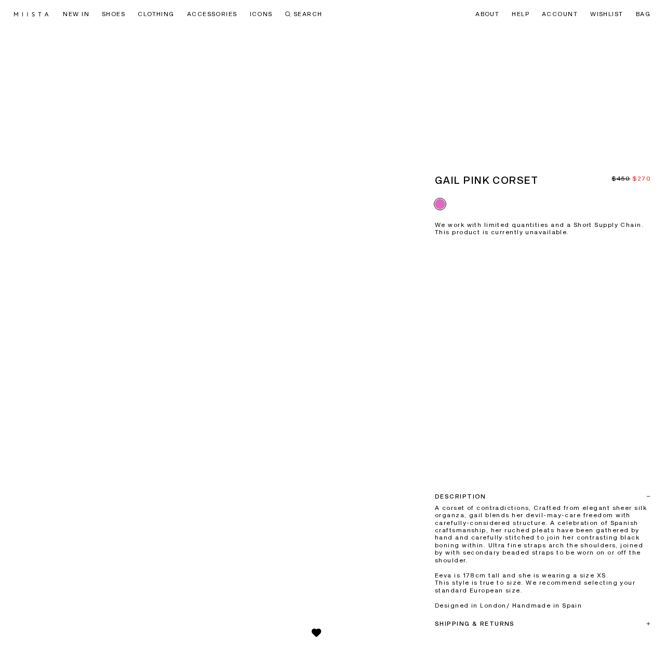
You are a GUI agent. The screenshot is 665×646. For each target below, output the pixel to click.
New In (76, 14)
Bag (643, 14)
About (487, 14)
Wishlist (606, 14)
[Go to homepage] (31, 14)
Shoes (113, 14)
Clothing (156, 14)
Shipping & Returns (475, 624)
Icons (261, 14)
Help (520, 14)
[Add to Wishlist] (316, 632)
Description (460, 497)
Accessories (212, 14)
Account (560, 14)
